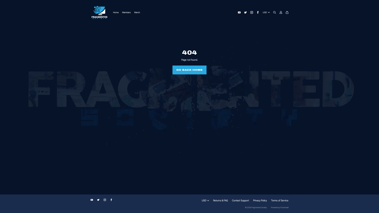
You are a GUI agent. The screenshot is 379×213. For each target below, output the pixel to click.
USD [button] (265, 12)
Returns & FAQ (220, 200)
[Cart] (287, 12)
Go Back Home (189, 70)
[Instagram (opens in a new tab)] (251, 12)
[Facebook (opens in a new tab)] (258, 12)
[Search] (274, 12)
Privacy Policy (260, 200)
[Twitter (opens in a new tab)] (245, 12)
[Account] (281, 12)
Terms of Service (279, 200)
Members (126, 12)
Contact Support (240, 200)
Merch (137, 12)
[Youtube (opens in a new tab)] (239, 12)
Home (116, 12)
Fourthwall (284, 207)
